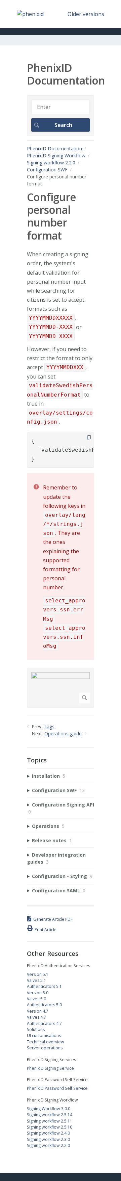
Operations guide (63, 733)
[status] (60, 566)
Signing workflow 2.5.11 (49, 1121)
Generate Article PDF (53, 919)
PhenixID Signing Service (50, 1068)
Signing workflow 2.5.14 (49, 1115)
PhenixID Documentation (54, 148)
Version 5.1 (37, 974)
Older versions (86, 14)
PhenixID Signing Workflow (56, 155)
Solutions (36, 1029)
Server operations (45, 1048)
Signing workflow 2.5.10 (49, 1127)
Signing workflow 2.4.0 (48, 1133)
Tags (49, 726)
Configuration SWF (47, 169)
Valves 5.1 (36, 980)
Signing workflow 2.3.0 (48, 1139)
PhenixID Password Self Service (57, 1088)
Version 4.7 (37, 1011)
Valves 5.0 (36, 999)
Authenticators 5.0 (44, 1005)
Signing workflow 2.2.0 (51, 162)
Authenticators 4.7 (44, 1023)
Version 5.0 (37, 993)
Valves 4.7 (36, 1017)
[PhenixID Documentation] (30, 14)
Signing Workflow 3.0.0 (48, 1109)
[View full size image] (60, 687)
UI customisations (44, 1035)
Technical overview (45, 1042)
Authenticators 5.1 (44, 986)
